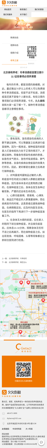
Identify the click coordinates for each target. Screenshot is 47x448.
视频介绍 (14, 53)
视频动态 (14, 45)
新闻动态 (14, 38)
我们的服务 (7, 14)
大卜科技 (29, 429)
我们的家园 (39, 9)
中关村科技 (17, 429)
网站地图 (5, 434)
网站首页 (7, 9)
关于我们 (23, 14)
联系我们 (23, 9)
